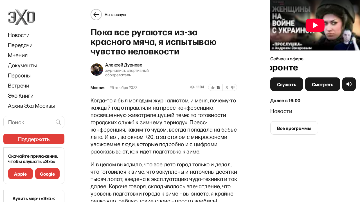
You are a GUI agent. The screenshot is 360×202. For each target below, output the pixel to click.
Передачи (20, 45)
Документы (22, 65)
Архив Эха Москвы (31, 105)
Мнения (18, 55)
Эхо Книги (20, 95)
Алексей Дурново (123, 64)
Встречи (18, 85)
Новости (19, 34)
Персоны (19, 75)
